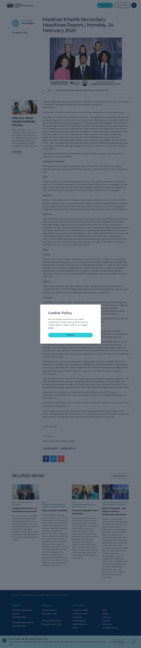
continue (70, 335)
